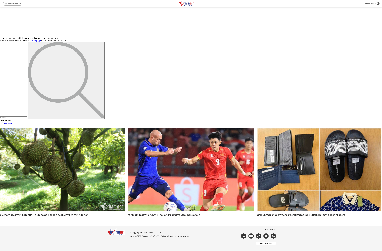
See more (7, 123)
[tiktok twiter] (266, 236)
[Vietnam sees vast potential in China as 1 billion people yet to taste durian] (62, 169)
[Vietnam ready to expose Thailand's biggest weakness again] (191, 169)
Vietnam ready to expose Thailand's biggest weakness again (164, 215)
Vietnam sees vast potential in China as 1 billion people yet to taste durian (44, 215)
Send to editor (266, 243)
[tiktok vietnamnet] (258, 236)
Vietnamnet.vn (14, 3)
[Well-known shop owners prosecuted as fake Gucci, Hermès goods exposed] (319, 169)
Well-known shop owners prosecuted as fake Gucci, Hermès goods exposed (301, 215)
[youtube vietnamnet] (251, 236)
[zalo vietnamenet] (273, 236)
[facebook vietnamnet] (243, 236)
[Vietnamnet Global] (193, 5)
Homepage (35, 40)
